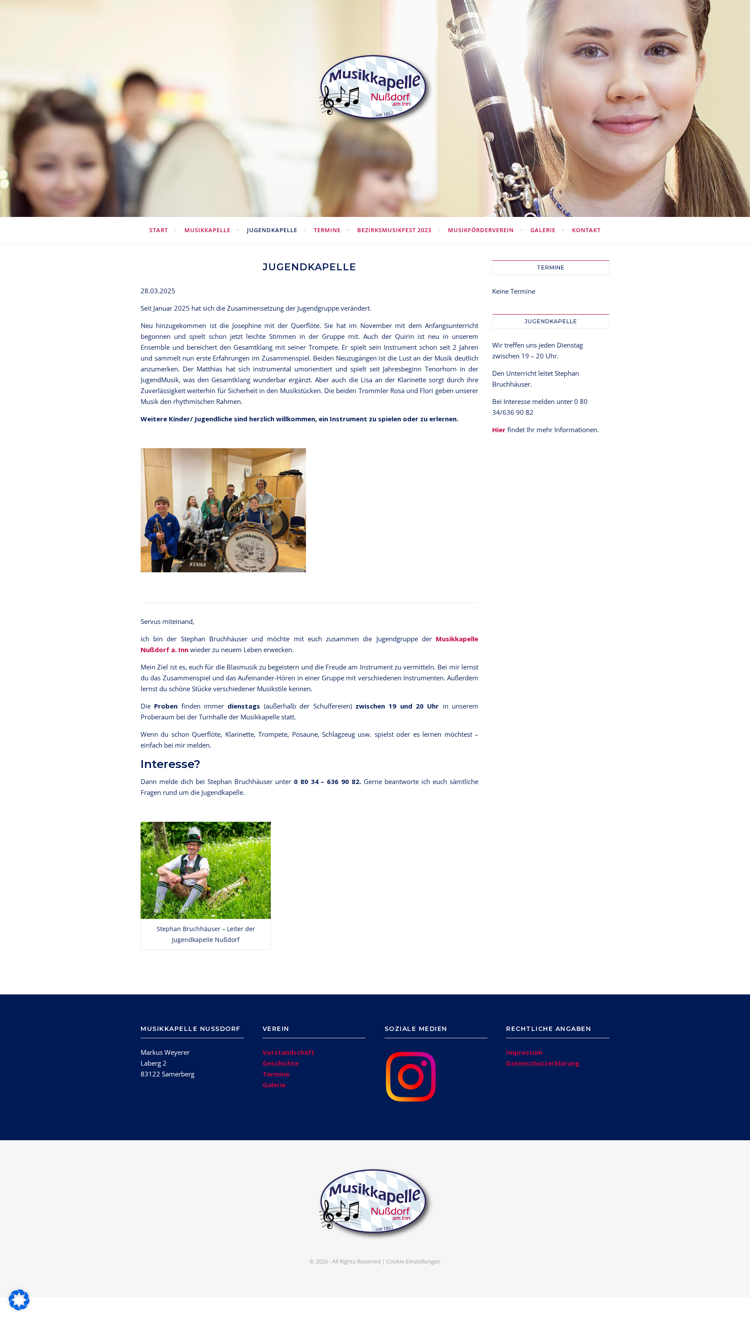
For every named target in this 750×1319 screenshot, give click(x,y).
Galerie (543, 230)
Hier (499, 429)
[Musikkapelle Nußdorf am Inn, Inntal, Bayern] (375, 88)
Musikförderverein (481, 230)
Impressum (524, 1052)
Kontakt (586, 230)
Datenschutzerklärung (542, 1063)
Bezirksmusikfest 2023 (394, 230)
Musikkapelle (207, 230)
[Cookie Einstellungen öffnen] (19, 1307)
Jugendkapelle (272, 230)
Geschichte (281, 1063)
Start (158, 230)
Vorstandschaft (289, 1052)
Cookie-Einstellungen (413, 1261)
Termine (327, 230)
